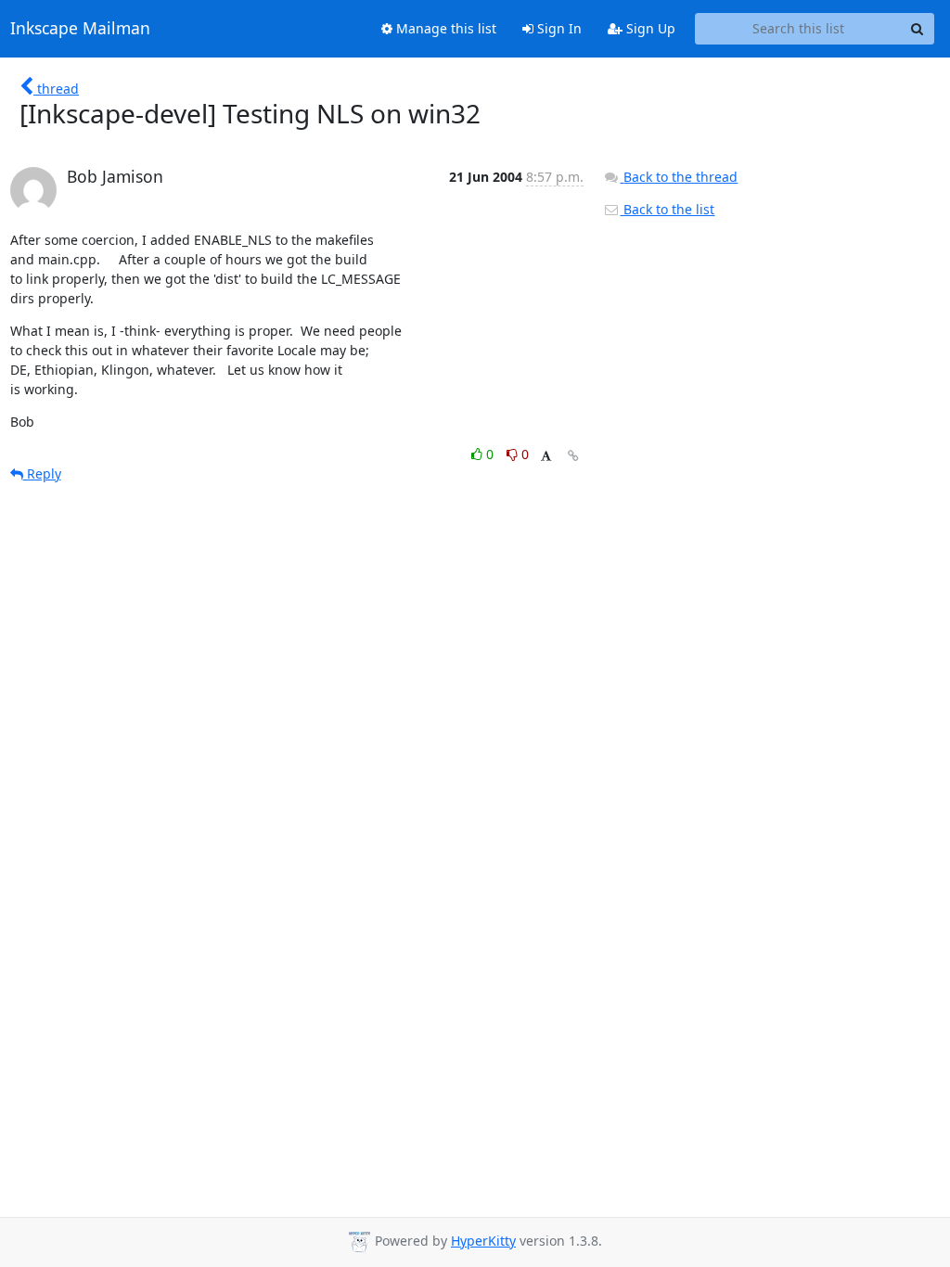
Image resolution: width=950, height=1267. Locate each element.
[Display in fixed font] (545, 456)
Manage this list (444, 28)
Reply (42, 473)
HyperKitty (483, 1240)
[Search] (917, 29)
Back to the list (667, 209)
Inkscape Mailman (80, 29)
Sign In (557, 28)
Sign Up (649, 28)
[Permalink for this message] (573, 455)
